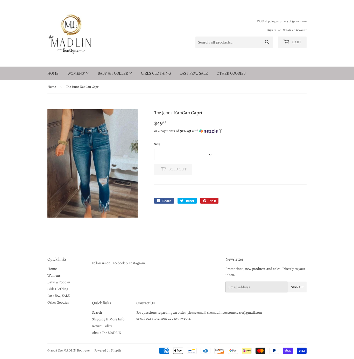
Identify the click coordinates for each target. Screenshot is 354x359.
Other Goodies (231, 73)
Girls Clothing (156, 73)
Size (157, 144)
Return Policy (102, 326)
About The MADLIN (106, 332)
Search (97, 312)
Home (53, 73)
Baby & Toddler (113, 73)
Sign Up (297, 287)
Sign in (271, 30)
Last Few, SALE (194, 73)
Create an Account (295, 30)
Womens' (76, 73)
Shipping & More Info (108, 319)
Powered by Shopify (108, 350)
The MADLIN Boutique (74, 350)
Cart (296, 42)
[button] (230, 130)
